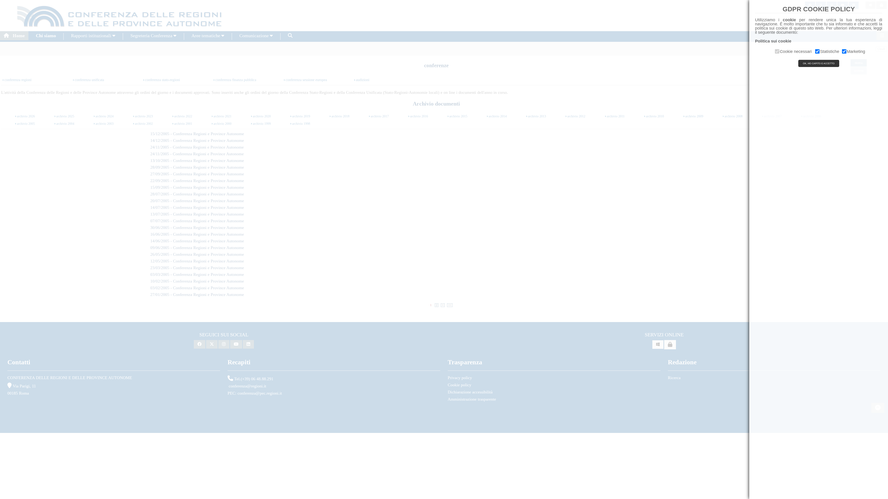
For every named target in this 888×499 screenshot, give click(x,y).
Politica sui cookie (773, 41)
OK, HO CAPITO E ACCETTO (819, 63)
